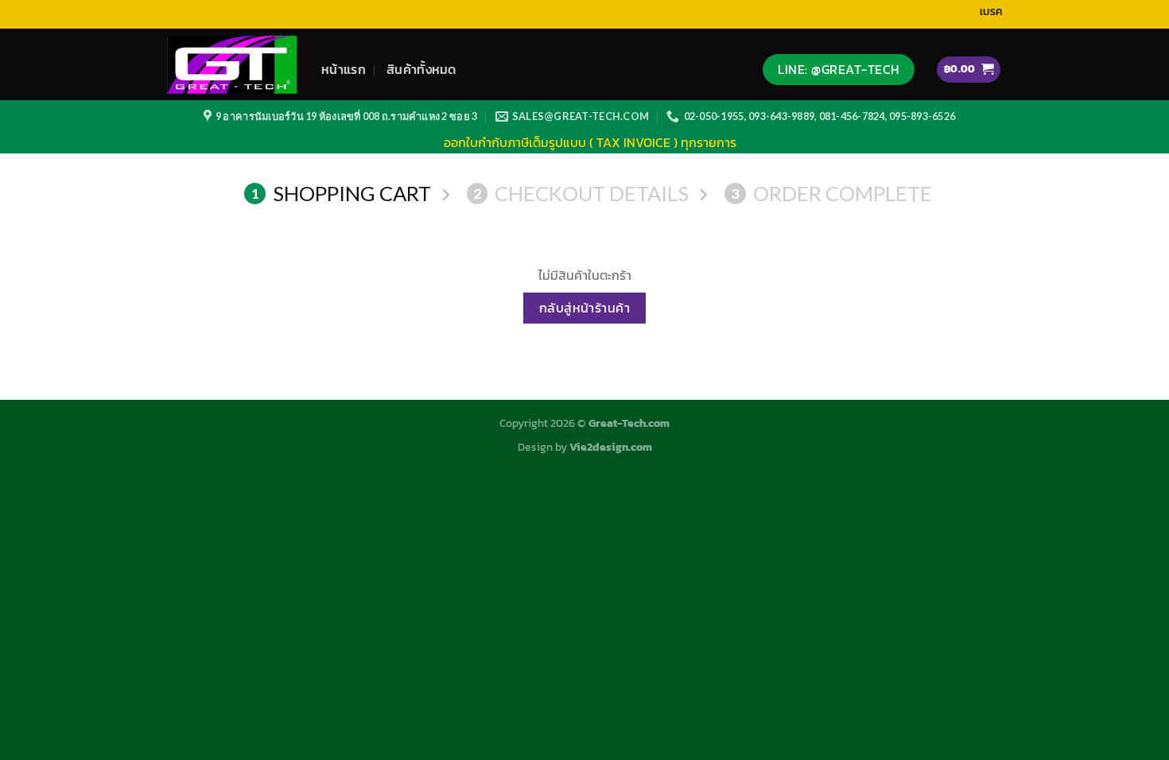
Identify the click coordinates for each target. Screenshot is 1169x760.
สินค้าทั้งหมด (421, 69)
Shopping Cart (341, 193)
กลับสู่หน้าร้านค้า (585, 308)
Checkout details (581, 193)
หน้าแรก (343, 69)
